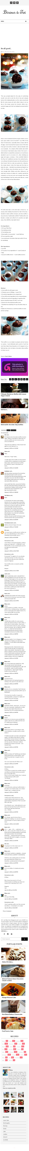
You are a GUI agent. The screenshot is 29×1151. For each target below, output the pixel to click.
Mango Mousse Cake (9, 997)
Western (10, 1060)
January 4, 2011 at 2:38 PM (11, 673)
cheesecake (11, 1043)
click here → (4, 931)
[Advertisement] (14, 36)
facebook (13, 430)
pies (9, 1057)
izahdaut (7, 471)
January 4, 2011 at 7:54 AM (11, 527)
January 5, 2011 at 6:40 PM (11, 872)
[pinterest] (17, 3)
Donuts (11, 1046)
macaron (19, 1049)
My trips (13, 1054)
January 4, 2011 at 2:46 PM (11, 724)
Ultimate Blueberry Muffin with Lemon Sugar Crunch (13, 394)
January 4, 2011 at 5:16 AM (11, 468)
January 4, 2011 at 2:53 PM (11, 763)
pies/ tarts (17, 1057)
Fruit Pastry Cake (7, 1031)
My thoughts (4, 1054)
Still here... (4, 409)
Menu (2, 21)
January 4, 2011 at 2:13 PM (11, 658)
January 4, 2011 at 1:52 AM (11, 448)
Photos (3, 1057)
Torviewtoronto (9, 522)
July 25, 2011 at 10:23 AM (11, 907)
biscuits (3, 1041)
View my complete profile (9, 1088)
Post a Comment (7, 911)
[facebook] (11, 3)
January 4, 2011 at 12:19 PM (12, 600)
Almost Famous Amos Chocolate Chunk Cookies (12, 979)
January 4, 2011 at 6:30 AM (11, 519)
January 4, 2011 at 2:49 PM (11, 747)
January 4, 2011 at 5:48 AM (11, 492)
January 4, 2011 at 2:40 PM (11, 683)
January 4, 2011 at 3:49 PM (11, 812)
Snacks (3, 1060)
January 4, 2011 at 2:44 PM (11, 712)
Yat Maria (7, 495)
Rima (6, 604)
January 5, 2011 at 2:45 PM (11, 840)
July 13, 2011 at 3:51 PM (11, 890)
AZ (5, 434)
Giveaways (19, 1046)
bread (10, 1041)
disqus (8, 430)
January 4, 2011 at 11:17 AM (12, 570)
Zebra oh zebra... (7, 962)
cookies (19, 1043)
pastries (22, 1054)
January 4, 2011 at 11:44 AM (12, 590)
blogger (3, 430)
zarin (6, 573)
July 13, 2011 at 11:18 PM (11, 899)
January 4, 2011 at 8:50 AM (11, 537)
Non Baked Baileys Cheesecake (12, 1014)
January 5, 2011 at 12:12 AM (12, 824)
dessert (3, 1046)
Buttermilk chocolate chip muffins (12, 424)
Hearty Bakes (8, 356)
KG (5, 530)
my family (11, 1052)
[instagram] (14, 3)
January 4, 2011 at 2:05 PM (11, 614)
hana (6, 593)
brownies (18, 1041)
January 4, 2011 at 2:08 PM (11, 634)
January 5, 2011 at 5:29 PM (11, 848)
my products (21, 1052)
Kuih (3, 1049)
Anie (6, 451)
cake (3, 1043)
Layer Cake (11, 1049)
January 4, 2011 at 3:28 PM (11, 780)
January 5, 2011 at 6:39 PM (11, 863)
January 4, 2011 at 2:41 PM (11, 700)
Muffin (3, 1052)
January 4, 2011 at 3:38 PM (11, 792)
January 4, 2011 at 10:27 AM (12, 551)
